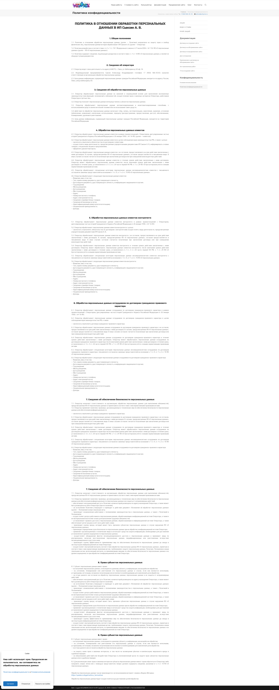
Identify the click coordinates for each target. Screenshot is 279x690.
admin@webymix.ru (202, 14)
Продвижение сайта (177, 5)
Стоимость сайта (131, 5)
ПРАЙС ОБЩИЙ (185, 31)
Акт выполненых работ (188, 66)
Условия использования (40, 672)
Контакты (198, 5)
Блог (189, 5)
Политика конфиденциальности (16, 672)
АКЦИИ (182, 23)
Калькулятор (146, 5)
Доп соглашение (185, 56)
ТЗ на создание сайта (187, 71)
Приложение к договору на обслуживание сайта (189, 61)
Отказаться (26, 684)
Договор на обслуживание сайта (191, 47)
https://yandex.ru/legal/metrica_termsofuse (87, 675)
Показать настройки (42, 684)
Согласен (10, 684)
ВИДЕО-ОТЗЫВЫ (185, 27)
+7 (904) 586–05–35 (186, 14)
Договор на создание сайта (189, 43)
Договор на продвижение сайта (191, 51)
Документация (160, 5)
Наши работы (116, 5)
